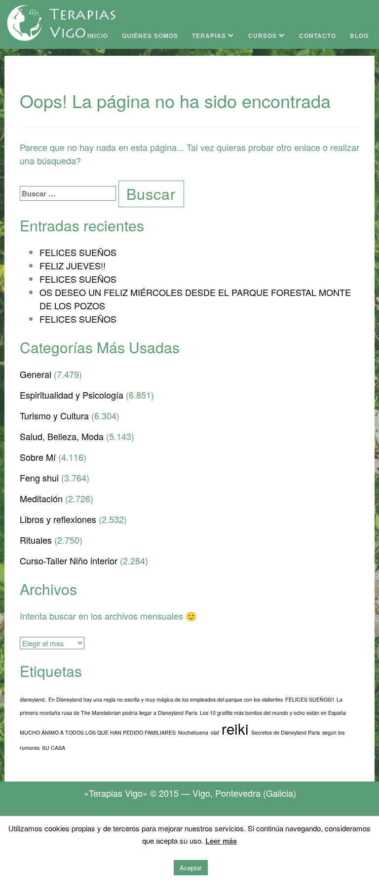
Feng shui (39, 477)
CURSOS (263, 35)
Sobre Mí (38, 456)
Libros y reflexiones (58, 519)
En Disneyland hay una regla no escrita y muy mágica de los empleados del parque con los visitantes (165, 699)
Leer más (221, 840)
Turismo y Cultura (54, 415)
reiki (235, 728)
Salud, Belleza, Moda (62, 436)
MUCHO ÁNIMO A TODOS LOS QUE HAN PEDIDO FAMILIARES (98, 732)
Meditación (41, 498)
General (35, 374)
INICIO (97, 35)
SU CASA (53, 747)
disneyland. (33, 699)
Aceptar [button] (191, 867)
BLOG (359, 35)
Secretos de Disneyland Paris (285, 732)
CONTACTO (317, 35)
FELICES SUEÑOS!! (309, 699)
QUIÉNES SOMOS (150, 35)
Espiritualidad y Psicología (71, 394)
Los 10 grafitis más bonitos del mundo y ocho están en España (273, 712)
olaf (215, 732)
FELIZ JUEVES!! (72, 265)
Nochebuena (193, 732)
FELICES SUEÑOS (77, 252)
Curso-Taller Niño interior (68, 560)
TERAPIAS (210, 35)
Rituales (36, 539)
